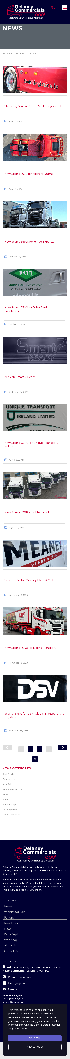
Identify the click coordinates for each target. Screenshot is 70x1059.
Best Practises (10, 774)
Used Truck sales (11, 814)
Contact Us (11, 951)
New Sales (8, 784)
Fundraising (9, 779)
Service (6, 799)
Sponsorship (9, 804)
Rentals (9, 917)
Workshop (11, 940)
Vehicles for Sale (14, 912)
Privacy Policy (35, 1046)
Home (8, 906)
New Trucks (12, 923)
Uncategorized (10, 809)
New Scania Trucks (12, 789)
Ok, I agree (35, 1038)
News (5, 794)
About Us (10, 945)
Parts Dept (11, 934)
